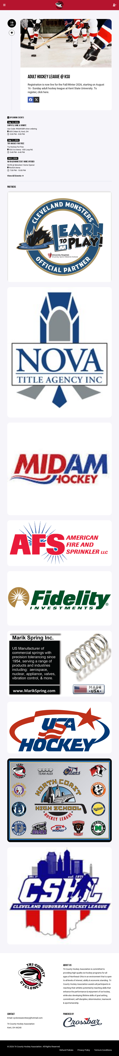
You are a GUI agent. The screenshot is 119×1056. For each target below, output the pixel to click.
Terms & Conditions (103, 1050)
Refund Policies (66, 1050)
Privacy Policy (83, 1050)
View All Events (14, 175)
